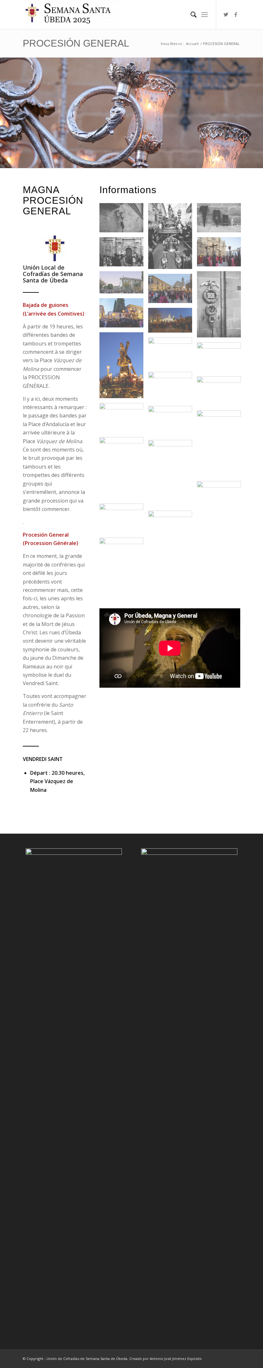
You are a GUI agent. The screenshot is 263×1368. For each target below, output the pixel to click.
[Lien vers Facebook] (236, 14)
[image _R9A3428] (123, 220)
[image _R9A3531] (221, 306)
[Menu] (204, 14)
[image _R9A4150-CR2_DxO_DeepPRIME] (172, 354)
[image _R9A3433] (172, 238)
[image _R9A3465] (221, 220)
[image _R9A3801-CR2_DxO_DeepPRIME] (172, 322)
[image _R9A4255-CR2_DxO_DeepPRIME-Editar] (123, 420)
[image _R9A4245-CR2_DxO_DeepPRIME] (172, 389)
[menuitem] (190, 14)
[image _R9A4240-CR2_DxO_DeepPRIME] (221, 359)
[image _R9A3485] (221, 254)
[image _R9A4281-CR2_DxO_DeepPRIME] (172, 423)
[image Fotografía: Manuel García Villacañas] (221, 445)
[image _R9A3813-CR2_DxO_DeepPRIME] (123, 367)
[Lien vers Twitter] (226, 14)
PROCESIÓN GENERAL (76, 43)
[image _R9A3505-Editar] (123, 284)
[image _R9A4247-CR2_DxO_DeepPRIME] (221, 393)
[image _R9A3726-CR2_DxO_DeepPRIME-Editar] (123, 315)
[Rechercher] (190, 14)
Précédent (5, 106)
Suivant (257, 106)
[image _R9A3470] (123, 254)
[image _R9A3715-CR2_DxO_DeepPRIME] (172, 291)
